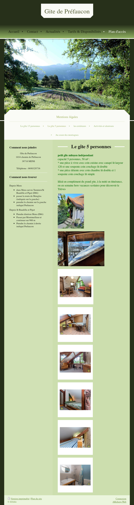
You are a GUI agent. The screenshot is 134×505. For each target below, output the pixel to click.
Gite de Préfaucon (67, 11)
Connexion (121, 498)
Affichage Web (119, 501)
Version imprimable (20, 498)
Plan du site (36, 498)
